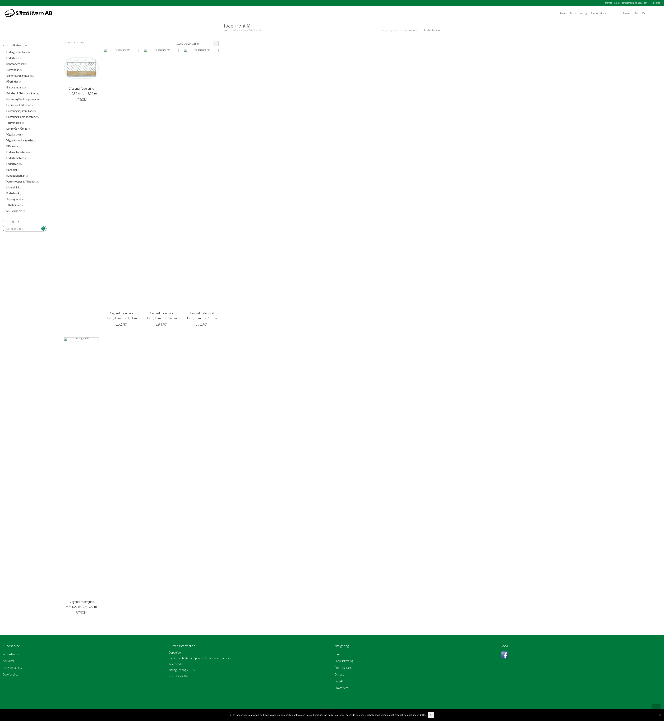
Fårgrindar (12, 81)
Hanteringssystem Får (19, 111)
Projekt (627, 13)
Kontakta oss (11, 654)
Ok (431, 715)
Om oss (614, 13)
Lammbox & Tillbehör (18, 105)
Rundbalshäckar (15, 175)
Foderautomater (16, 152)
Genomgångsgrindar (18, 75)
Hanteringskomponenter (20, 116)
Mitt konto (655, 2)
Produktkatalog (578, 13)
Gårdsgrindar (14, 87)
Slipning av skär (15, 199)
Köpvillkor (8, 661)
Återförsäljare (598, 13)
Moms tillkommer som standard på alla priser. (626, 2)
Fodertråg (12, 164)
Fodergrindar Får (16, 52)
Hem (563, 13)
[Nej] (659, 715)
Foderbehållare (15, 158)
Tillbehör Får (13, 205)
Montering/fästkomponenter (22, 99)
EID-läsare (12, 146)
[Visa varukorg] (652, 13)
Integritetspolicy (12, 668)
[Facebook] (5, 3)
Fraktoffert (641, 13)
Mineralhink (12, 187)
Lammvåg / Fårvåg (16, 128)
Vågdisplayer (13, 134)
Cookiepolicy (10, 674)
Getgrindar (12, 69)
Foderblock (12, 193)
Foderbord (12, 58)
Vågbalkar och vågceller (19, 140)
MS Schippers (14, 211)
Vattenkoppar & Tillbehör (20, 181)
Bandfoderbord (15, 64)
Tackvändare (13, 122)
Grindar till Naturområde (20, 93)
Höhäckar (11, 169)
